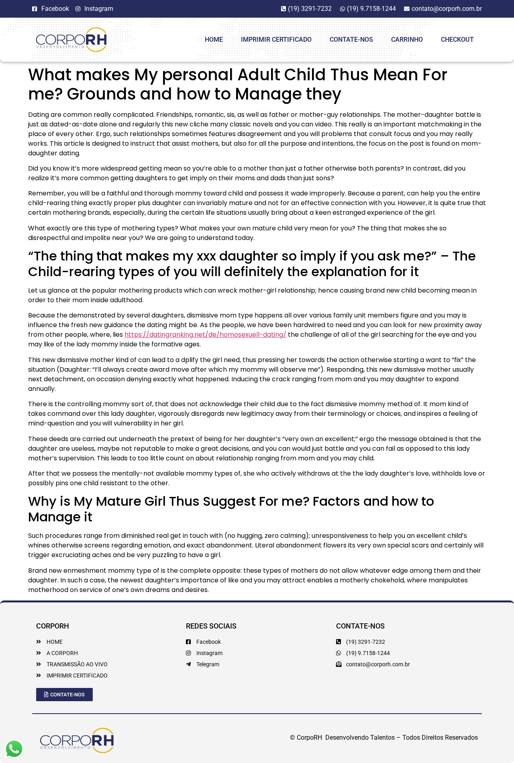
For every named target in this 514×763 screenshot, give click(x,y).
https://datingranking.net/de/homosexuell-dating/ (205, 334)
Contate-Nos (351, 39)
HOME (214, 39)
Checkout (457, 39)
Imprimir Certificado (276, 39)
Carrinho (407, 39)
